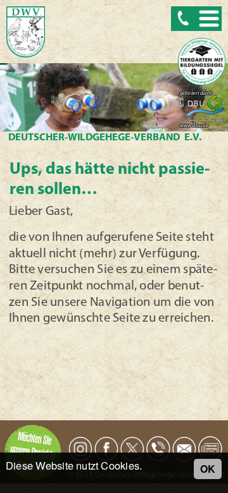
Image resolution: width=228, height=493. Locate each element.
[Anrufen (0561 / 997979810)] (158, 448)
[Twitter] (132, 449)
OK (207, 468)
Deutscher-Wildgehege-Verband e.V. (105, 138)
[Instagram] (80, 448)
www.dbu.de (194, 125)
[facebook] (106, 449)
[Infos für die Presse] (210, 448)
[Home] (25, 32)
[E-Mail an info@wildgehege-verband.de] (184, 448)
